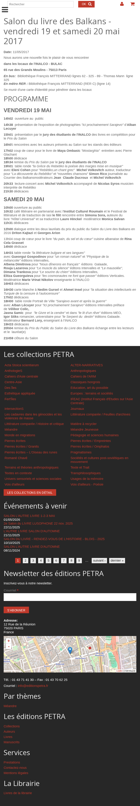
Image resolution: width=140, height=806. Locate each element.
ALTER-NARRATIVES (87, 365)
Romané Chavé (16, 458)
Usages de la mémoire (87, 479)
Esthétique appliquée (20, 393)
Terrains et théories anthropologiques (32, 467)
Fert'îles (10, 399)
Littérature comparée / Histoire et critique (34, 424)
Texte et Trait (80, 467)
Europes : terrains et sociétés (92, 393)
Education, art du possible (89, 388)
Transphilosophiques (86, 473)
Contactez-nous (15, 768)
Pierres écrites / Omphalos (90, 446)
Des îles (10, 388)
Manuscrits (12, 742)
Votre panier (131, 5)
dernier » (117, 560)
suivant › (99, 560)
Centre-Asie (13, 382)
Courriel (11, 590)
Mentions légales (16, 773)
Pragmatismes (81, 452)
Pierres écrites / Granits (22, 446)
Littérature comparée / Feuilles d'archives (100, 414)
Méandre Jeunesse (84, 429)
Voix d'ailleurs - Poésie (87, 484)
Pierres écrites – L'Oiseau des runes (31, 452)
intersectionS (14, 409)
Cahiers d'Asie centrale (21, 376)
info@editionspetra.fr (33, 686)
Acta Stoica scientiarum (22, 365)
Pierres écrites (15, 441)
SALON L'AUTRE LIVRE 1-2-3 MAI (29, 516)
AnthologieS (13, 371)
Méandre (11, 429)
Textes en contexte (18, 473)
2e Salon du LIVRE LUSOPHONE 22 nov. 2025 (38, 523)
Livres (8, 737)
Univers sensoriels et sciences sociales (33, 479)
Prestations (12, 762)
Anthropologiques (83, 371)
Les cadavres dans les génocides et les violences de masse (33, 416)
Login (120, 5)
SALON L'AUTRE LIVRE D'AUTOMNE (32, 546)
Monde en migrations (20, 435)
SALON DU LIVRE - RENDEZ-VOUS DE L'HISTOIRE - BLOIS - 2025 (54, 539)
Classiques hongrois (85, 382)
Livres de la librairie (18, 793)
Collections (12, 726)
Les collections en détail (29, 492)
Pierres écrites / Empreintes (91, 441)
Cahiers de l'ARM (83, 376)
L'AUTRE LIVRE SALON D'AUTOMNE (32, 531)
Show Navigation (5, 5)
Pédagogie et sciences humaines (95, 435)
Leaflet (119, 671)
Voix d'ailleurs (14, 484)
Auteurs (9, 731)
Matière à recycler (84, 424)
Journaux (77, 409)
